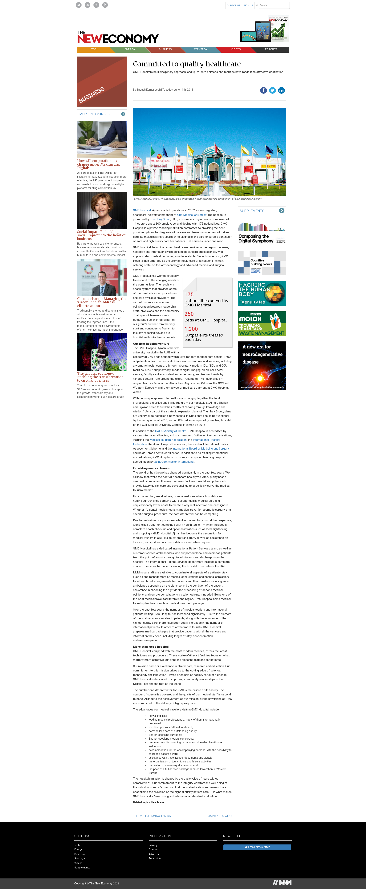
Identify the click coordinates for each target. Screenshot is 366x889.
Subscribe (233, 5)
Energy (130, 49)
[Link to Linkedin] (105, 4)
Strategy (200, 49)
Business (165, 49)
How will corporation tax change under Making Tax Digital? (98, 164)
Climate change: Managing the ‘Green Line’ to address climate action (102, 302)
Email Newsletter (258, 847)
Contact (154, 849)
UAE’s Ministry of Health (170, 431)
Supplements (82, 867)
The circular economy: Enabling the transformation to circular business (100, 377)
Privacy (153, 845)
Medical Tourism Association (168, 440)
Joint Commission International (174, 461)
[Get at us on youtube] (87, 4)
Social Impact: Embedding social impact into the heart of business (101, 235)
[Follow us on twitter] (79, 4)
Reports (271, 49)
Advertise (154, 854)
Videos (236, 49)
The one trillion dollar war (153, 815)
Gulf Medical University (191, 215)
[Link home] (118, 38)
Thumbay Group (160, 219)
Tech (94, 49)
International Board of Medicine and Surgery (201, 448)
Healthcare (157, 802)
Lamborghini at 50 (219, 816)
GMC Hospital (142, 210)
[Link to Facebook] (96, 4)
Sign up (248, 5)
